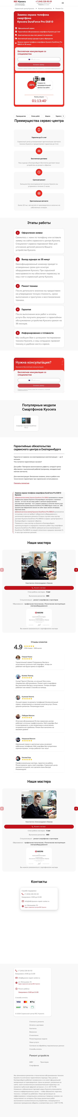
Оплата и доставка (36, 1025)
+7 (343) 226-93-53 (44, 1)
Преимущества (21, 116)
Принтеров (44, 1062)
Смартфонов (34, 1065)
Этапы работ (35, 116)
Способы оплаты (35, 1049)
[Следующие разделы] (63, 116)
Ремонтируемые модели (38, 1039)
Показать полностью (21, 483)
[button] (76, 570)
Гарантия (59, 116)
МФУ (31, 1062)
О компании (33, 1035)
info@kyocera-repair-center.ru (29, 978)
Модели (47, 116)
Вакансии (33, 1032)
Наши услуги (34, 1042)
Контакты (33, 1028)
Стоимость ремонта (36, 1022)
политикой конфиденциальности (52, 68)
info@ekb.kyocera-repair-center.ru (37, 901)
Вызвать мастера (40, 588)
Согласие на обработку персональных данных (46, 1046)
